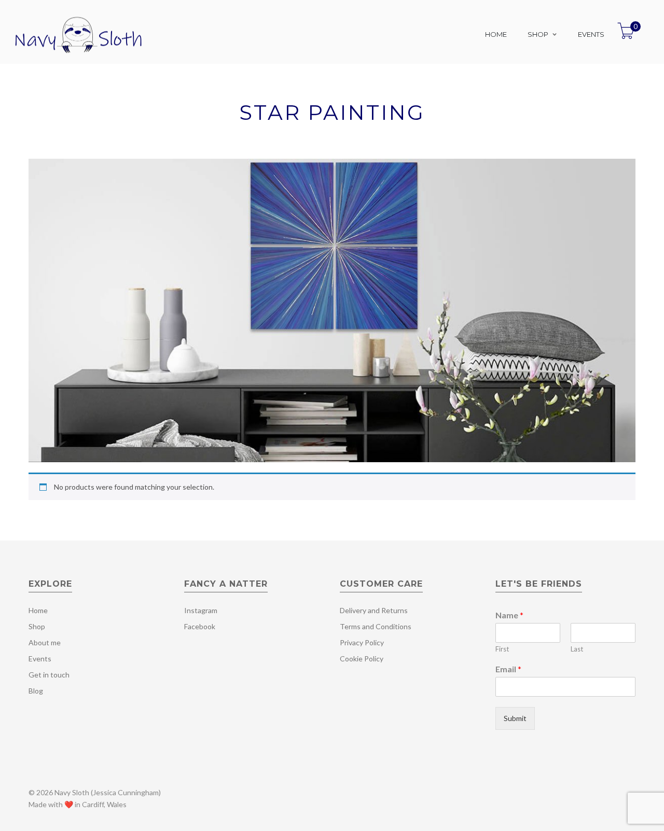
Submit (515, 718)
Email (508, 669)
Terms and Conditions (375, 626)
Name (509, 615)
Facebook (199, 626)
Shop (37, 626)
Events (40, 658)
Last (577, 649)
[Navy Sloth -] (78, 56)
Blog (36, 690)
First (502, 649)
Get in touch (49, 674)
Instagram (200, 610)
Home (38, 610)
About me (45, 642)
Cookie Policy (361, 658)
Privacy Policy (362, 642)
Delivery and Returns (374, 610)
